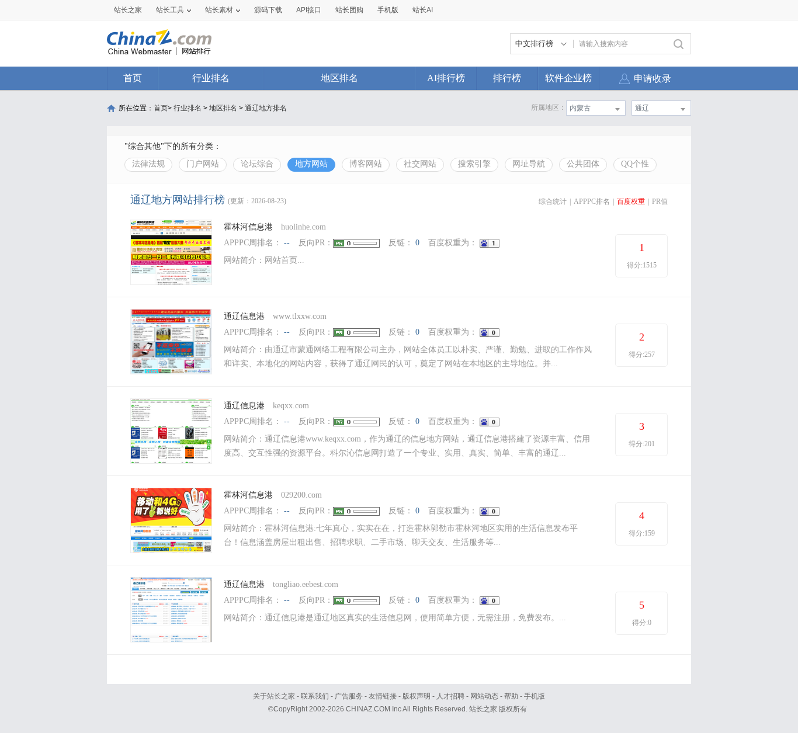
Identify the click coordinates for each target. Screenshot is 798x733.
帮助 (511, 696)
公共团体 (583, 163)
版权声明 (417, 696)
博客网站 (365, 163)
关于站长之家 (274, 696)
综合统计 (553, 201)
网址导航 (528, 163)
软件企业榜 (568, 78)
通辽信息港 (244, 316)
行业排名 (211, 78)
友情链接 (383, 696)
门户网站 (202, 163)
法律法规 (148, 163)
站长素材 (219, 10)
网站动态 (484, 696)
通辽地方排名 (266, 108)
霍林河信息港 (249, 227)
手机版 (534, 696)
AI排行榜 (446, 78)
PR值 (660, 201)
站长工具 (170, 10)
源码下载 (268, 10)
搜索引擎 (474, 163)
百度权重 (631, 201)
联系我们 (315, 696)
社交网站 (420, 163)
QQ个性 (635, 163)
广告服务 (349, 696)
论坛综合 (257, 163)
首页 (132, 78)
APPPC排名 (592, 201)
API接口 (308, 10)
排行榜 (507, 78)
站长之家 (128, 10)
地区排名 (339, 78)
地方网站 (311, 163)
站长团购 (349, 10)
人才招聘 (450, 696)
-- (287, 242)
